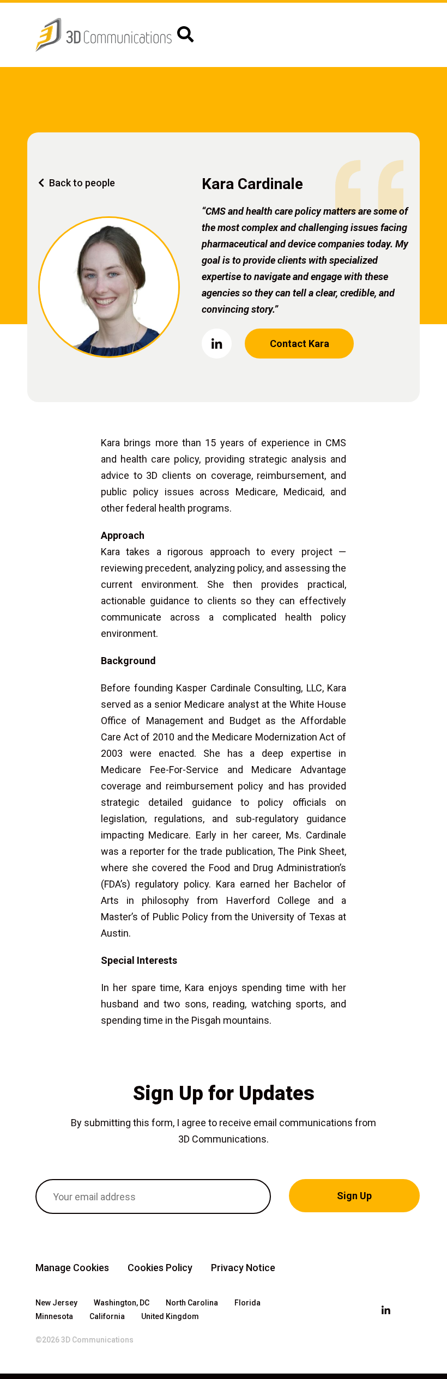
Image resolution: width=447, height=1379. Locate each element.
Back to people (81, 183)
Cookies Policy (160, 1267)
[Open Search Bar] (185, 34)
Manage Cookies (72, 1267)
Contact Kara (299, 343)
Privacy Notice (243, 1267)
